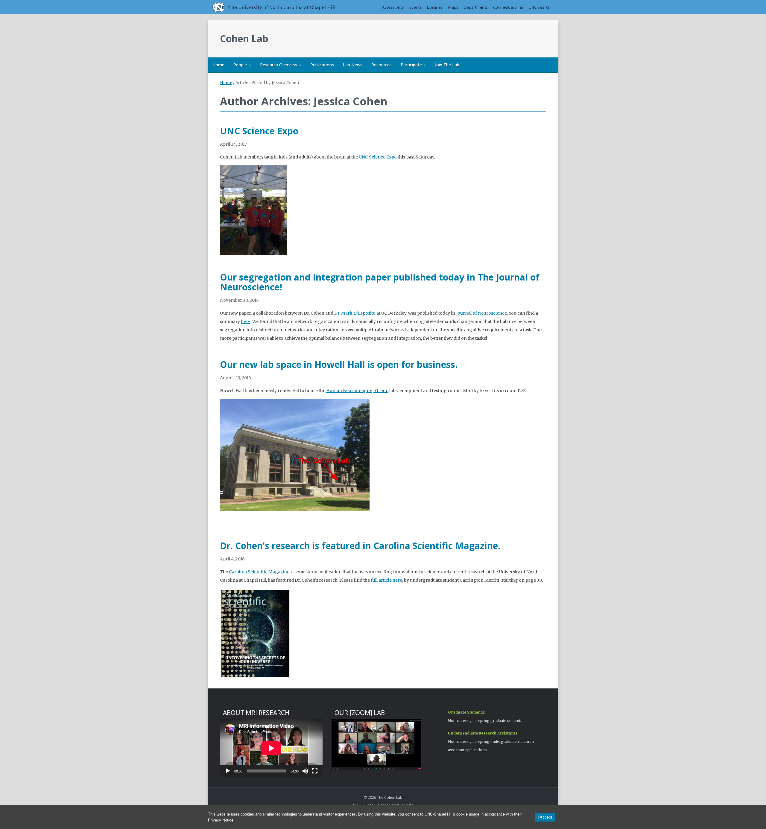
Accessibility (393, 7)
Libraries (435, 7)
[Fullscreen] (315, 771)
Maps (453, 7)
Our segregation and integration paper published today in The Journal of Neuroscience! (379, 282)
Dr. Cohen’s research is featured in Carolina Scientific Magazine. (360, 546)
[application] (271, 748)
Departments (476, 7)
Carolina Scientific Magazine (259, 571)
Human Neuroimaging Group (357, 390)
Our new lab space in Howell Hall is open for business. (339, 364)
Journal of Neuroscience (481, 313)
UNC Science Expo (259, 131)
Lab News (352, 65)
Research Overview (279, 65)
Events (415, 7)
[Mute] (305, 771)
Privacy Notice (220, 820)
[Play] (228, 771)
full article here (386, 580)
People (240, 65)
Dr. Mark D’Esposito (355, 313)
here (245, 321)
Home (218, 65)
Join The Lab (447, 65)
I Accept (545, 817)
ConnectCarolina (508, 7)
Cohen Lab (244, 38)
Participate (412, 65)
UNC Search (539, 7)
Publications (322, 65)
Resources (381, 65)
